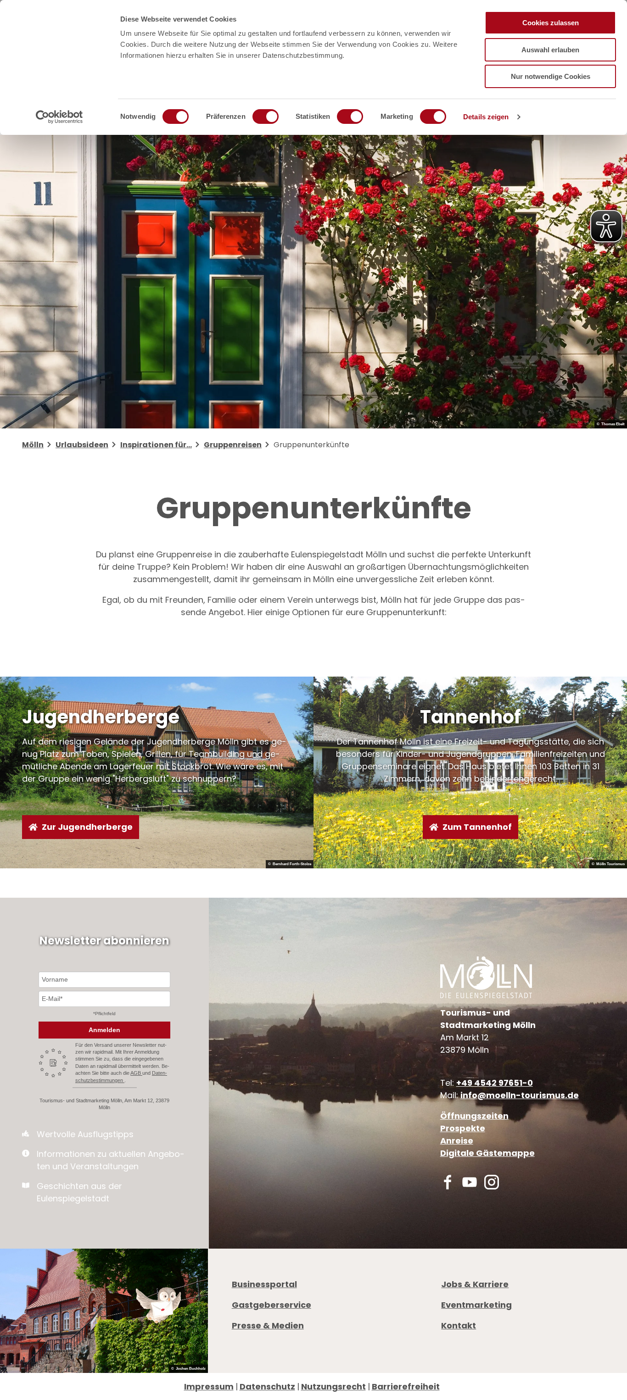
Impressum (209, 1386)
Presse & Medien (268, 1325)
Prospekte (462, 1128)
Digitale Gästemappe (487, 1153)
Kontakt (458, 1325)
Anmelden (104, 1029)
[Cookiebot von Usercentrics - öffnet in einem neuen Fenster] (59, 117)
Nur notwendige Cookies (550, 76)
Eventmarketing (476, 1305)
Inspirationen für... (156, 444)
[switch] (265, 116)
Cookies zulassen (550, 23)
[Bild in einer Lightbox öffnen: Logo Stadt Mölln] (486, 977)
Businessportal (264, 1284)
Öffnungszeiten (474, 1116)
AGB (136, 1073)
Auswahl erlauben (550, 50)
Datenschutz (267, 1386)
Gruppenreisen (233, 444)
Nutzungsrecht (333, 1386)
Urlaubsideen (82, 444)
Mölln (33, 444)
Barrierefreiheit (406, 1386)
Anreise (456, 1140)
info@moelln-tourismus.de (519, 1095)
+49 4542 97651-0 (494, 1083)
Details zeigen (486, 117)
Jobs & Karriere (475, 1284)
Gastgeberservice (271, 1305)
